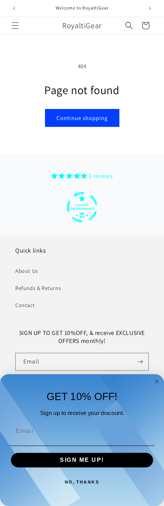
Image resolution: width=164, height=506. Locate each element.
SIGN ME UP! (82, 460)
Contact (25, 305)
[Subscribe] (140, 362)
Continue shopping (82, 118)
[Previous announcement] (14, 8)
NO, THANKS (82, 482)
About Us (26, 270)
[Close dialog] (156, 381)
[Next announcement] (149, 8)
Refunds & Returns (38, 288)
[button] (15, 25)
